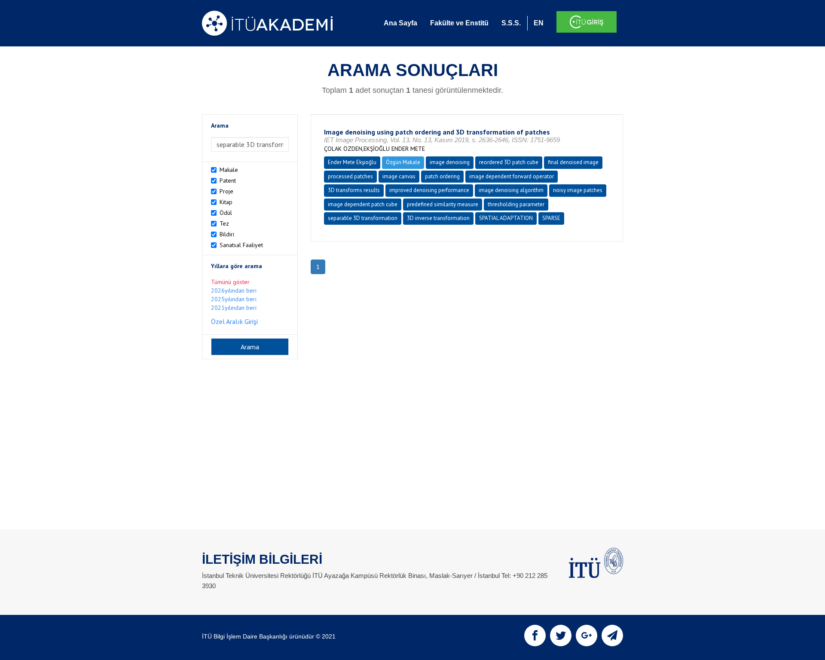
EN (539, 23)
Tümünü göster (230, 282)
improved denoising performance (429, 190)
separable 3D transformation (362, 218)
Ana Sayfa (400, 23)
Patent (228, 180)
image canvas (399, 176)
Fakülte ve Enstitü (459, 23)
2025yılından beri (234, 299)
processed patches (350, 176)
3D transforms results (354, 190)
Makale (229, 170)
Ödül (226, 213)
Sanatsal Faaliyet (241, 245)
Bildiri (227, 234)
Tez (224, 223)
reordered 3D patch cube (508, 162)
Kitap (226, 202)
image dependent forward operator (511, 176)
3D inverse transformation (438, 218)
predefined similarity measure (442, 204)
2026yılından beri (234, 290)
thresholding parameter (516, 204)
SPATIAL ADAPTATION (506, 218)
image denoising (450, 162)
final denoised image (573, 162)
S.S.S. (511, 23)
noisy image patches (577, 190)
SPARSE (551, 218)
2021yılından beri (234, 308)
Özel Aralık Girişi (234, 321)
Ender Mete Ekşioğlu (352, 162)
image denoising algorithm (511, 190)
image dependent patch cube (362, 204)
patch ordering (442, 176)
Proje (226, 191)
